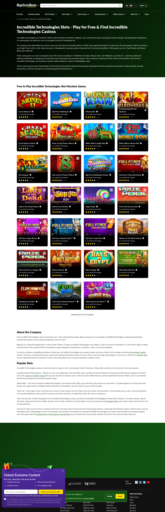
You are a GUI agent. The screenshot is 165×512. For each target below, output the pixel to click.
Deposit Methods (66, 505)
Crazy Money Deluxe (27, 143)
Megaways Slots (88, 508)
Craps (132, 502)
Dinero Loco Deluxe (60, 206)
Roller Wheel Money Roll (129, 143)
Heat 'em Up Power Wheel (63, 143)
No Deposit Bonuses (67, 508)
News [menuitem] (147, 14)
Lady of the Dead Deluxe (28, 206)
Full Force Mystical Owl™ (62, 238)
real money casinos (138, 352)
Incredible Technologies (27, 114)
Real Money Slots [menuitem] (34, 14)
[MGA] (90, 483)
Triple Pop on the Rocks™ (96, 301)
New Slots (86, 502)
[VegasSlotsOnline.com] (27, 6)
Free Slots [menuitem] (19, 14)
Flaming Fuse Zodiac (27, 301)
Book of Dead (111, 508)
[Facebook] (140, 482)
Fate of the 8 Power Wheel (63, 175)
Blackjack (133, 505)
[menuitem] (51, 14)
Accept (120, 496)
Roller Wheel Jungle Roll (95, 143)
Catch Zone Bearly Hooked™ (64, 301)
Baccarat (133, 510)
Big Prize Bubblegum (60, 111)
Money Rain (90, 111)
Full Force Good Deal (94, 238)
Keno (131, 500)
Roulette (133, 508)
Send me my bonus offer (51, 491)
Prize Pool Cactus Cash (128, 206)
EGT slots (111, 355)
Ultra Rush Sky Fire (127, 270)
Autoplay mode (112, 401)
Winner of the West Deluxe (130, 238)
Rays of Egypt (91, 270)
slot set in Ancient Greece (35, 375)
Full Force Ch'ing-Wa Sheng (130, 175)
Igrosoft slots (142, 355)
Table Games (134, 497)
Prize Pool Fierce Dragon (28, 270)
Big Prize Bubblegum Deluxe (97, 175)
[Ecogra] (74, 483)
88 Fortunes (111, 502)
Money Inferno (58, 270)
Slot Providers (65, 510)
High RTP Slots (88, 505)
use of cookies (89, 498)
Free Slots (33, 19)
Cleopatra (110, 505)
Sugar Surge (90, 206)
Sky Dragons (24, 175)
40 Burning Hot (112, 510)
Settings (109, 496)
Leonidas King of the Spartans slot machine (53, 414)
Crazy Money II (25, 111)
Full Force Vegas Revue (28, 238)
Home (27, 19)
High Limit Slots (88, 510)
